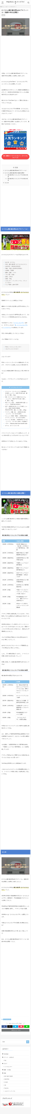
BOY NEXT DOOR (8, 1076)
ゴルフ (5, 1063)
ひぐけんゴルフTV (19, 322)
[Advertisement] (15, 53)
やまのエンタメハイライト (15, 2)
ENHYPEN (6, 1079)
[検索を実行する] (27, 1041)
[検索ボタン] (28, 2)
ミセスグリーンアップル (9, 1091)
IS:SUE (6, 1082)
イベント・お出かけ (9, 1057)
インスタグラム (7, 327)
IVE (5, 1085)
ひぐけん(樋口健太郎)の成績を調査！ (15, 173)
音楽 (5, 1073)
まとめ (7, 182)
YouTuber (6, 1054)
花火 (5, 1060)
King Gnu (6, 1088)
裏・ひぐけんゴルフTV (21, 325)
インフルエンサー (7, 1019)
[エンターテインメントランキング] (15, 1105)
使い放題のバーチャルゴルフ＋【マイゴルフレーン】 (15, 156)
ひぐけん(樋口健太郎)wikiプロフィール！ (16, 170)
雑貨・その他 (7, 1069)
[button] (4, 1026)
